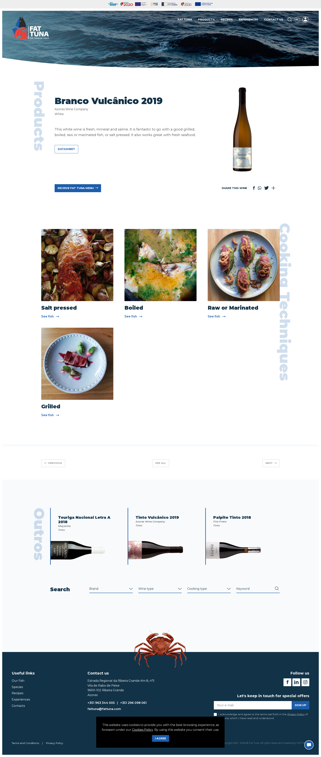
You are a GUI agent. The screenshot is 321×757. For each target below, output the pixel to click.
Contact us (273, 19)
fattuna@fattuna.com (104, 709)
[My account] (305, 19)
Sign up (300, 705)
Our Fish (18, 680)
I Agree (160, 738)
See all (160, 463)
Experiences (248, 19)
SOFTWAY (302, 743)
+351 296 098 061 (133, 703)
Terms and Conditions (25, 743)
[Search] (289, 19)
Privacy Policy (295, 714)
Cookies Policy (142, 730)
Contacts (18, 706)
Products (206, 19)
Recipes (227, 19)
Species (17, 687)
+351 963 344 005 (101, 703)
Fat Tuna (185, 19)
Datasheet (66, 149)
